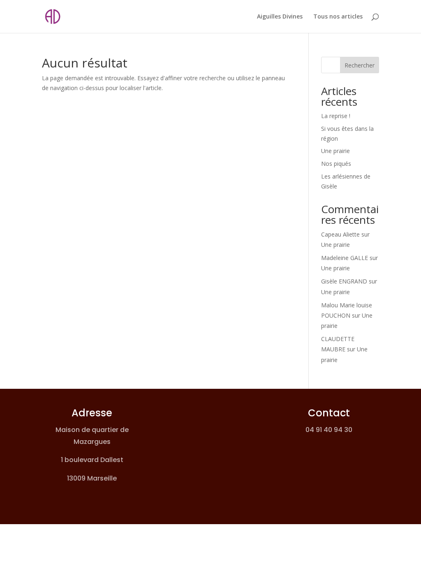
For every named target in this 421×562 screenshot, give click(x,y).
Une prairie (335, 151)
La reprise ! (335, 116)
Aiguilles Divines (280, 17)
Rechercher (360, 65)
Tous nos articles (338, 17)
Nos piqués (336, 163)
